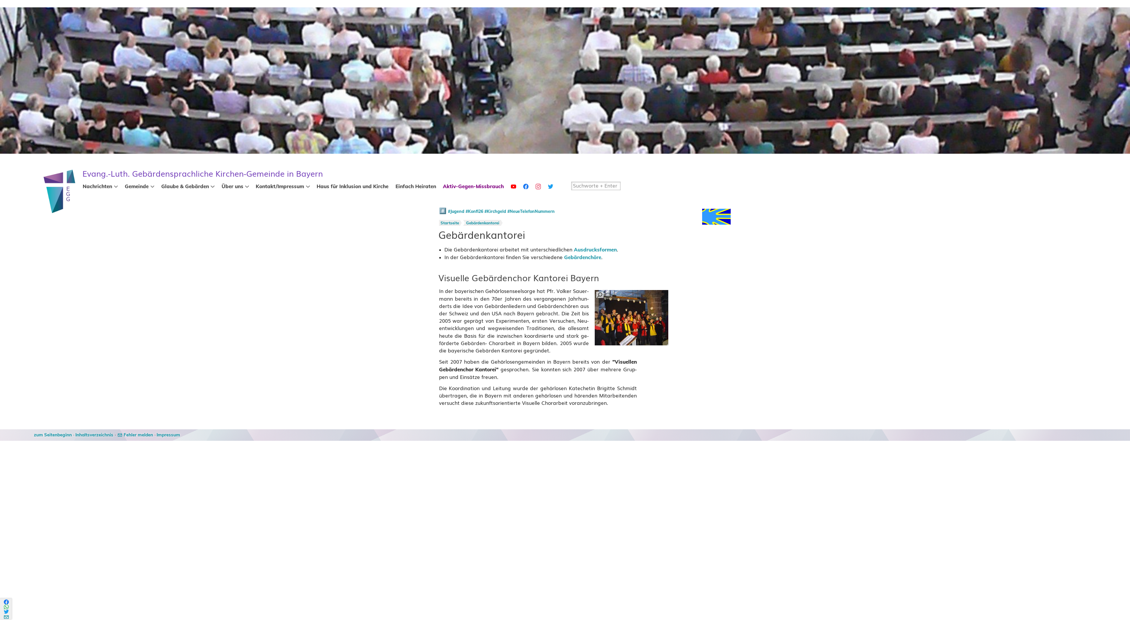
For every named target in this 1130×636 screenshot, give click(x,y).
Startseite (450, 223)
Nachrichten (97, 186)
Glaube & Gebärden (185, 186)
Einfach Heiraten (416, 186)
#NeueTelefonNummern (531, 212)
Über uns (232, 186)
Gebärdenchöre (582, 257)
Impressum (168, 435)
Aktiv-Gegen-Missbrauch (473, 186)
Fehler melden (138, 435)
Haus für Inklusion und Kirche (352, 186)
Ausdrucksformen (595, 250)
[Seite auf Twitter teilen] (6, 611)
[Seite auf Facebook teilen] (6, 601)
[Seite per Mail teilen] (6, 616)
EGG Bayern (202, 174)
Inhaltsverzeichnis (94, 435)
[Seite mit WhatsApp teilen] (6, 607)
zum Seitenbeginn (53, 435)
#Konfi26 (474, 212)
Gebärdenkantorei (482, 223)
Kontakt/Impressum (280, 186)
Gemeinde (137, 186)
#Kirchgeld (495, 212)
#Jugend (456, 212)
